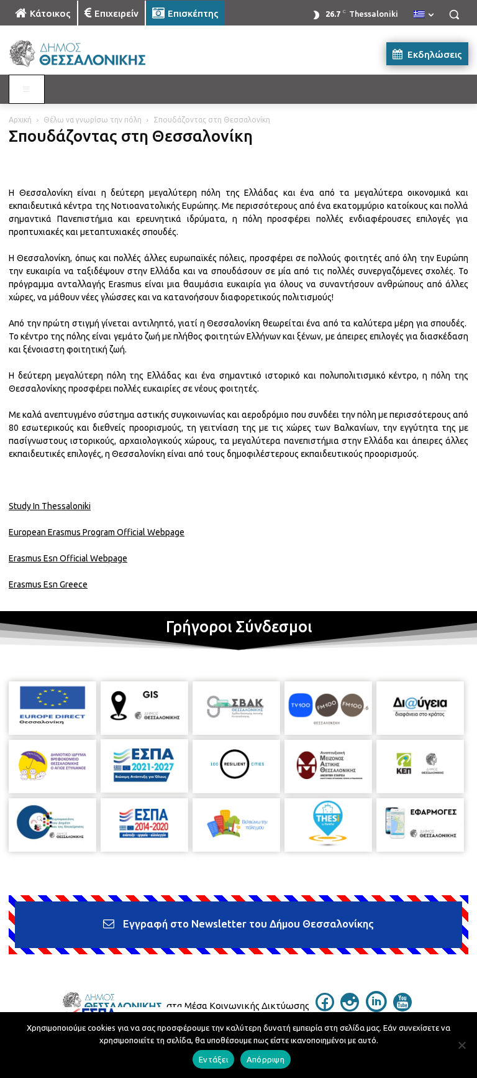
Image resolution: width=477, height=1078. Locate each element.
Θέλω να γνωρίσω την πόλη (92, 120)
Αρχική (20, 120)
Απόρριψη (265, 1059)
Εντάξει (213, 1059)
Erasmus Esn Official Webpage (68, 558)
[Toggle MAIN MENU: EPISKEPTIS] (27, 89)
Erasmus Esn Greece (48, 584)
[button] (454, 14)
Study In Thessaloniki (50, 506)
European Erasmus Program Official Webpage (96, 532)
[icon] (324, 1008)
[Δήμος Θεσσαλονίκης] (93, 53)
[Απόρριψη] (461, 1045)
